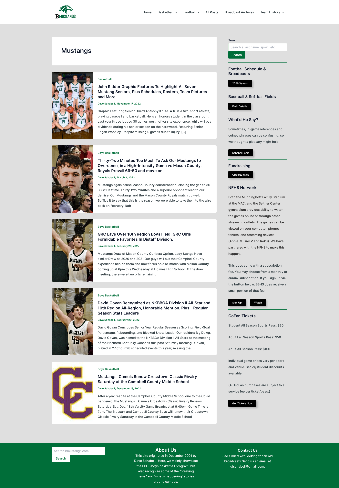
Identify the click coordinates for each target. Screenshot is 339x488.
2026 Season (240, 83)
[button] (175, 12)
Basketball (165, 12)
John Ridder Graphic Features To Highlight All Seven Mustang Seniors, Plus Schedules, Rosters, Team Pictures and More (152, 91)
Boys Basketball (108, 152)
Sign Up (237, 302)
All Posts (212, 12)
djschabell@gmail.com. (247, 466)
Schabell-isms (240, 152)
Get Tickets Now (242, 403)
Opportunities (240, 174)
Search (232, 40)
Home (147, 12)
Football (189, 12)
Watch (258, 302)
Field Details (239, 106)
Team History (270, 12)
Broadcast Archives (239, 12)
